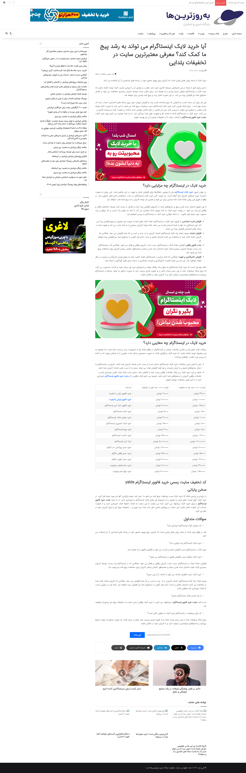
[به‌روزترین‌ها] (205, 18)
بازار (181, 33)
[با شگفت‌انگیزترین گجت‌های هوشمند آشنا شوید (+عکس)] (112, 720)
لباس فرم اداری (81, 206)
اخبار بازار (84, 202)
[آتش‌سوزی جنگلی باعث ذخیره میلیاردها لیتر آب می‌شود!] (151, 720)
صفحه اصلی (237, 33)
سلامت (140, 33)
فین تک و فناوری (168, 33)
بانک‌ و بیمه (214, 33)
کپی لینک (137, 634)
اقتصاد (191, 33)
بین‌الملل (152, 33)
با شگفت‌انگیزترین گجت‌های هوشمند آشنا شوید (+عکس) (113, 735)
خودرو (225, 33)
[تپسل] (31, 10)
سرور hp (85, 209)
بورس (202, 33)
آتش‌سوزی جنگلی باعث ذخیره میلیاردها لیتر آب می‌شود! (152, 735)
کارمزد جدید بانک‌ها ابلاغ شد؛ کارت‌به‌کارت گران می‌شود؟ (193, 2)
